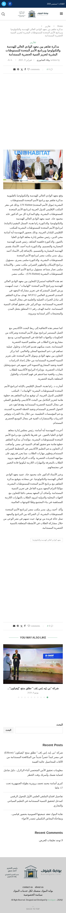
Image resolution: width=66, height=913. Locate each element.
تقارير (47, 26)
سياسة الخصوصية (33, 894)
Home (60, 26)
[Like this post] (28, 69)
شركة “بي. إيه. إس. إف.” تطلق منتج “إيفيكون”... (33, 688)
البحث (59, 724)
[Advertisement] (33, 112)
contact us (28, 887)
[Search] (3, 14)
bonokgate (52, 900)
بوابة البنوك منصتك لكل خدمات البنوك (33, 890)
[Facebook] (10, 4)
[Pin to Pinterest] (18, 69)
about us (39, 887)
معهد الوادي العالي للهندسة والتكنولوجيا (47, 540)
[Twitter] (4, 4)
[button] (6, 671)
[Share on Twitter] (22, 69)
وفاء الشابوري (43, 60)
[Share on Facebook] (25, 69)
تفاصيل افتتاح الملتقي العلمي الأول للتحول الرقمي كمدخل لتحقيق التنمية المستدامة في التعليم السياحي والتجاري (35, 801)
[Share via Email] (14, 69)
